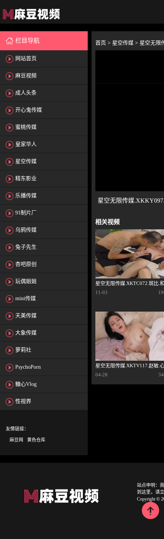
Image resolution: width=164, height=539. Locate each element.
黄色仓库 (36, 440)
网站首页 (26, 58)
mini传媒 (25, 298)
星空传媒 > (126, 43)
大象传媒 (26, 333)
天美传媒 (26, 315)
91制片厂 (26, 213)
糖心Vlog (26, 384)
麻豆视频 (26, 75)
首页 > (103, 43)
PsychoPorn (28, 367)
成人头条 (26, 93)
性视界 (23, 401)
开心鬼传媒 (28, 110)
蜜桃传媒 (26, 127)
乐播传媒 (26, 195)
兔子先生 (26, 247)
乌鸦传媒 (26, 230)
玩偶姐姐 (26, 281)
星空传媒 (26, 161)
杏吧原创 (26, 264)
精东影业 (26, 178)
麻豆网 (16, 440)
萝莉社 (23, 350)
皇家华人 (26, 144)
